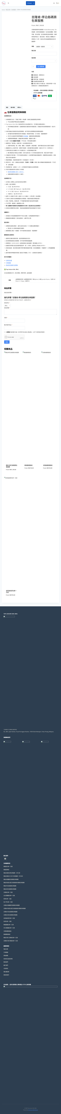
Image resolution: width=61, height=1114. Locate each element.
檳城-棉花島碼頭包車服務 (11, 466)
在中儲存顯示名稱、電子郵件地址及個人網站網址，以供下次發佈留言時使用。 (25, 332)
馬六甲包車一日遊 (8, 902)
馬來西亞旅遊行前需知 (12, 265)
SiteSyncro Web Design (33, 1110)
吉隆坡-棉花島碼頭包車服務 (10, 915)
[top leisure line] (45, 742)
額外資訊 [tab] (13, 107)
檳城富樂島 (6, 869)
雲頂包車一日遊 (7, 898)
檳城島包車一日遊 (8, 866)
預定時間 (34, 58)
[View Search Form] (7, 3)
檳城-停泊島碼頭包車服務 (10, 886)
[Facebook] (5, 858)
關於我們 (6, 965)
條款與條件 (6, 975)
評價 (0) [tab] (19, 107)
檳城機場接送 (28, 465)
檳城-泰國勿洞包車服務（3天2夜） (12, 873)
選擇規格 (30, 473)
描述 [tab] (7, 107)
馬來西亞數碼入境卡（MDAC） (16, 172)
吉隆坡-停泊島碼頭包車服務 (10, 911)
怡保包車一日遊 (7, 921)
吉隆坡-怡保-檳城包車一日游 (11, 941)
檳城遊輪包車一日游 (9, 924)
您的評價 (7, 308)
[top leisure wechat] (26, 742)
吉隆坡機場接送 (47, 465)
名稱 (6, 317)
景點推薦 (6, 955)
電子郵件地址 (8, 325)
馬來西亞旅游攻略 (8, 958)
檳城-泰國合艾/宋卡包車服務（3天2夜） (14, 876)
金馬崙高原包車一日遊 (9, 918)
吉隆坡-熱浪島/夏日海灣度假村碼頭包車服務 (15, 908)
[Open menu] (54, 3)
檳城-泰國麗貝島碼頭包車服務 (11, 879)
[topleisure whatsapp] (7, 742)
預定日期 (34, 50)
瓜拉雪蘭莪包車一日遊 (9, 895)
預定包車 (6, 949)
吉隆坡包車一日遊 (8, 892)
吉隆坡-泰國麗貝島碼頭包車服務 (12, 905)
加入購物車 (40, 66)
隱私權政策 (6, 971)
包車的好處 (9, 260)
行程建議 (25, 136)
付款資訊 (6, 968)
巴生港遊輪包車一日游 (9, 928)
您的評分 (7, 303)
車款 (33, 46)
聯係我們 (6, 962)
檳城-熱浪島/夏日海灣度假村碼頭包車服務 (14, 882)
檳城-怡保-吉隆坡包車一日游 (11, 937)
